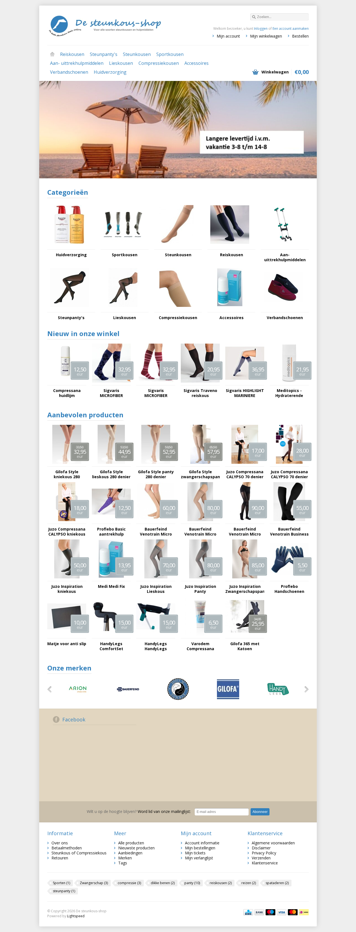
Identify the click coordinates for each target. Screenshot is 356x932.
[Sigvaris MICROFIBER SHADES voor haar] (155, 382)
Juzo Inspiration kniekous (67, 589)
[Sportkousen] (123, 246)
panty (192, 883)
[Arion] (78, 698)
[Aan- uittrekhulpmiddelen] (283, 246)
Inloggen (261, 28)
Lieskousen (121, 63)
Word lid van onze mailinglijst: (139, 811)
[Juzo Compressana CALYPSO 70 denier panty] (289, 463)
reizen (248, 883)
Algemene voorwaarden (273, 842)
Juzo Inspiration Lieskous (156, 589)
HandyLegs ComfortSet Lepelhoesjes (111, 646)
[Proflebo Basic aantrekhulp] (111, 521)
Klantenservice (265, 863)
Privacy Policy (264, 852)
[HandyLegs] (278, 698)
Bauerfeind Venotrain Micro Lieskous (200, 532)
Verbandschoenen (69, 72)
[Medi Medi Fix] (111, 578)
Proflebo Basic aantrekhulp (111, 532)
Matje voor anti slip (66, 643)
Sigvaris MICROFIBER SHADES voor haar (156, 393)
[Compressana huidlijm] (66, 382)
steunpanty (64, 891)
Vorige (54, 130)
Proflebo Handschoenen (289, 589)
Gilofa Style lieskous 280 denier (111, 474)
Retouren (59, 858)
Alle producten (131, 842)
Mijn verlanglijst (199, 858)
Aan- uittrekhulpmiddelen (76, 63)
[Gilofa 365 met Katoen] (244, 635)
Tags (122, 863)
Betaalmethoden (66, 847)
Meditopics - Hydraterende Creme (289, 393)
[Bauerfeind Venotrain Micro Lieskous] (200, 521)
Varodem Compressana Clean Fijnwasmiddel (200, 646)
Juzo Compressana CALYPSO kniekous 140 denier (66, 532)
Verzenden (261, 858)
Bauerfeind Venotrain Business (289, 532)
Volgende (301, 130)
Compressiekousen (159, 63)
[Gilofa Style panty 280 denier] (155, 463)
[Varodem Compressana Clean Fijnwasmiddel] (200, 635)
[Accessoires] (229, 309)
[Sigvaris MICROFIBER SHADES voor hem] (111, 382)
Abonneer (260, 812)
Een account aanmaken (291, 28)
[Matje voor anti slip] (66, 635)
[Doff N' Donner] (178, 698)
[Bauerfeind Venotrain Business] (289, 521)
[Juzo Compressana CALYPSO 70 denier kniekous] (244, 463)
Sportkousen (170, 54)
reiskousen (221, 883)
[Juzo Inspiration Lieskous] (155, 578)
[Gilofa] (228, 698)
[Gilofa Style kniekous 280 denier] (66, 463)
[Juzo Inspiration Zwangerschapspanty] (244, 578)
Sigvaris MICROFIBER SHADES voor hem (111, 393)
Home (52, 54)
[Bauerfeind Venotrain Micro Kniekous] (155, 521)
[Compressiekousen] (176, 309)
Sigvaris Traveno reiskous (200, 393)
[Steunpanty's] (69, 309)
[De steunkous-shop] (112, 25)
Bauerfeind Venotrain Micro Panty (245, 532)
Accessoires (196, 63)
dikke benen (163, 883)
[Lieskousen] (123, 309)
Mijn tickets (195, 852)
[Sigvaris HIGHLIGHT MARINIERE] (244, 382)
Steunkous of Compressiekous (79, 852)
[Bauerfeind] (128, 698)
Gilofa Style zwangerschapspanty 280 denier (200, 474)
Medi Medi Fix (111, 586)
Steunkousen (137, 54)
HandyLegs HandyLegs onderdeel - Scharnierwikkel (156, 646)
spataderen (277, 883)
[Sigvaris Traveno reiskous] (200, 382)
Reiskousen (72, 54)
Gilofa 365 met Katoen (244, 646)
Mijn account (228, 36)
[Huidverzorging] (69, 246)
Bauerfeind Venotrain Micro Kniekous (156, 532)
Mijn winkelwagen (266, 36)
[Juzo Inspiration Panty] (200, 578)
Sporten (61, 883)
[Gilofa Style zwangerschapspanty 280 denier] (200, 463)
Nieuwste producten (136, 847)
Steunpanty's (103, 54)
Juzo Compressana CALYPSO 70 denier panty (289, 474)
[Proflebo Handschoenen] (289, 578)
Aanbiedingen (130, 852)
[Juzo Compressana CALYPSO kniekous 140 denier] (66, 521)
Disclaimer (261, 847)
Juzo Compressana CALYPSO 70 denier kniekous (244, 474)
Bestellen (300, 36)
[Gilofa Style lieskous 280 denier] (111, 463)
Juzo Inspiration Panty (200, 589)
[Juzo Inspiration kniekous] (66, 578)
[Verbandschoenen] (283, 309)
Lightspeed (76, 916)
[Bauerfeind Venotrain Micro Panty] (244, 521)
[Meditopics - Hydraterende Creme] (289, 382)
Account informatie (202, 842)
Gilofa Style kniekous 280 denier (67, 474)
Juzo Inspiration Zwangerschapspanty (244, 589)
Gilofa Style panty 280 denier (156, 474)
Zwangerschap (94, 883)
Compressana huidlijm (67, 393)
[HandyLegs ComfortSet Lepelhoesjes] (111, 635)
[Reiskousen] (229, 246)
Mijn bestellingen (200, 847)
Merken (125, 858)
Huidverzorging (110, 72)
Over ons (59, 842)
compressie (129, 883)
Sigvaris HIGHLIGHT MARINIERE (245, 393)
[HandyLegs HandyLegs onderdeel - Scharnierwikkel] (155, 635)
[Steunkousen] (176, 246)
